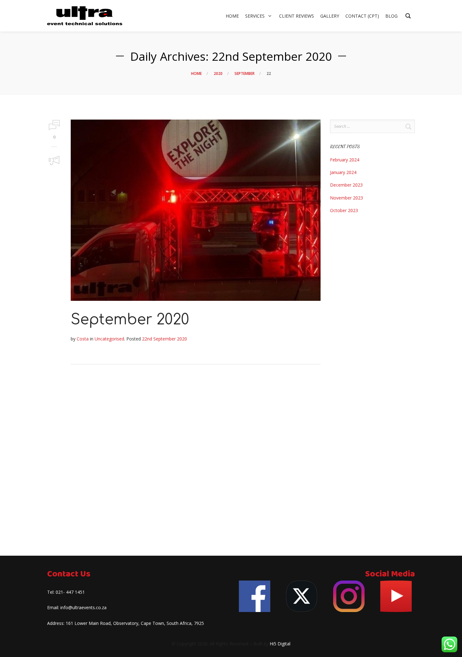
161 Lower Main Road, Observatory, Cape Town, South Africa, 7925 (135, 623)
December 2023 (346, 185)
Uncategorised (109, 339)
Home (196, 73)
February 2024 (344, 160)
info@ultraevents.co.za (83, 607)
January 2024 (343, 172)
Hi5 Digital (280, 644)
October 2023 (344, 210)
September (244, 73)
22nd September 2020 (164, 339)
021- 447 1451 (70, 592)
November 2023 (346, 198)
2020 (218, 73)
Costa (83, 339)
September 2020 (130, 320)
